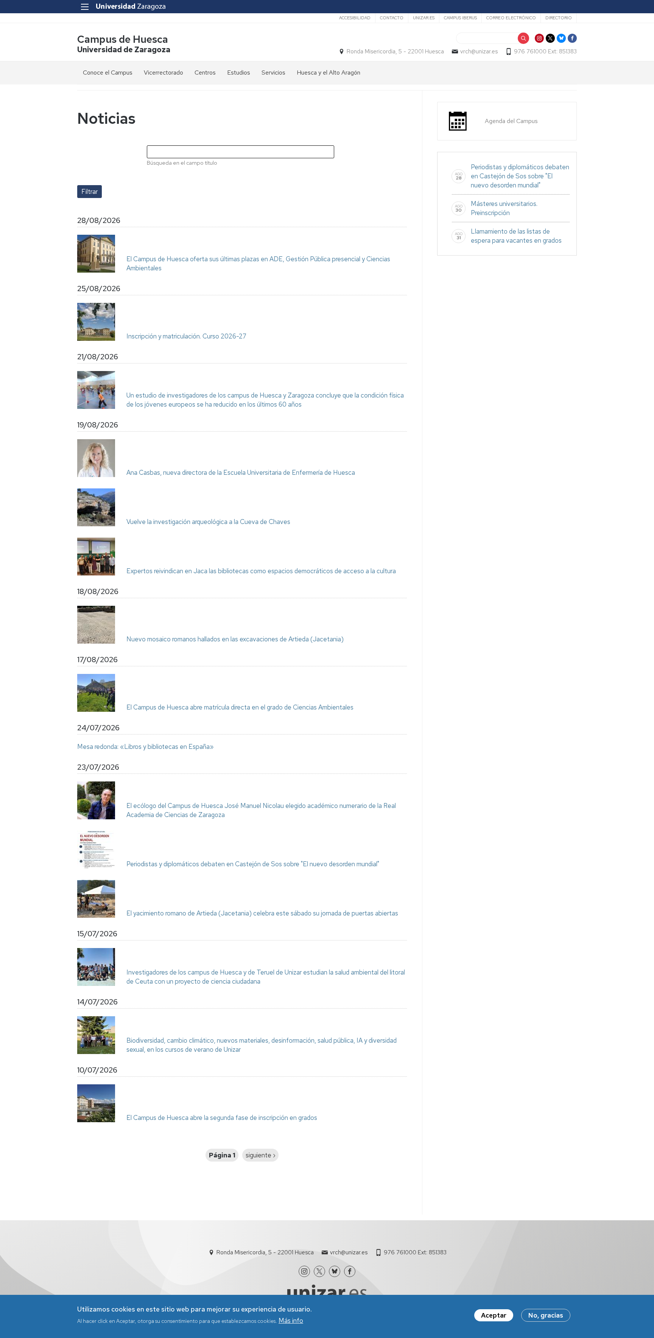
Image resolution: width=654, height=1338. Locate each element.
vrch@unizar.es (479, 51)
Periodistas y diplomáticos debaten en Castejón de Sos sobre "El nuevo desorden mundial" (252, 864)
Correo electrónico (511, 17)
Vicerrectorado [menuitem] (163, 72)
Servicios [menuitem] (273, 72)
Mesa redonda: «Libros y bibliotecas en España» (145, 746)
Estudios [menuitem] (238, 72)
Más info (291, 1320)
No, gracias (545, 1315)
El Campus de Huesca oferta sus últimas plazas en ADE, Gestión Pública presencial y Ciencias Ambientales (258, 263)
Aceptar (493, 1315)
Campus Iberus (460, 17)
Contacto (391, 17)
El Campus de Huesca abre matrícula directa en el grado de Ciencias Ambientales (239, 707)
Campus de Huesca (122, 39)
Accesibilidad (355, 17)
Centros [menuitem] (205, 72)
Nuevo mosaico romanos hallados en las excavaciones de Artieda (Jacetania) (235, 639)
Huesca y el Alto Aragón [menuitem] (328, 72)
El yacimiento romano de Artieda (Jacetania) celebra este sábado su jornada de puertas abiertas (262, 913)
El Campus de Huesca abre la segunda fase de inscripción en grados (221, 1117)
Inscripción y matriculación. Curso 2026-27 (186, 336)
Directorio (558, 17)
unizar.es (423, 17)
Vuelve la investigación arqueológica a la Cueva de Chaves (208, 522)
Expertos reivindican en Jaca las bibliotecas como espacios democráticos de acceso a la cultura (261, 571)
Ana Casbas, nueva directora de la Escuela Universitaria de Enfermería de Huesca (240, 472)
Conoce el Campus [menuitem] (107, 72)
